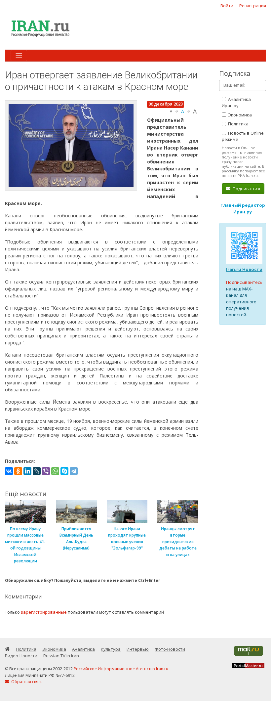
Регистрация (252, 6)
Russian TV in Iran (61, 656)
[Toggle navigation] (19, 55)
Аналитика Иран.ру (236, 102)
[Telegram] (74, 471)
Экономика (239, 115)
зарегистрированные (44, 612)
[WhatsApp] (55, 471)
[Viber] (46, 471)
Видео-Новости (21, 656)
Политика (238, 124)
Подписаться (246, 189)
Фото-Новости (170, 649)
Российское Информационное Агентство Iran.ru (121, 669)
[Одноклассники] (18, 471)
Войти (226, 6)
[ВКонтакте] (9, 471)
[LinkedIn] (27, 471)
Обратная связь (26, 681)
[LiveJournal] (37, 471)
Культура (111, 649)
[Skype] (64, 471)
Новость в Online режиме (243, 136)
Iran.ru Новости (244, 269)
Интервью (138, 649)
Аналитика (83, 649)
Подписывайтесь (244, 282)
